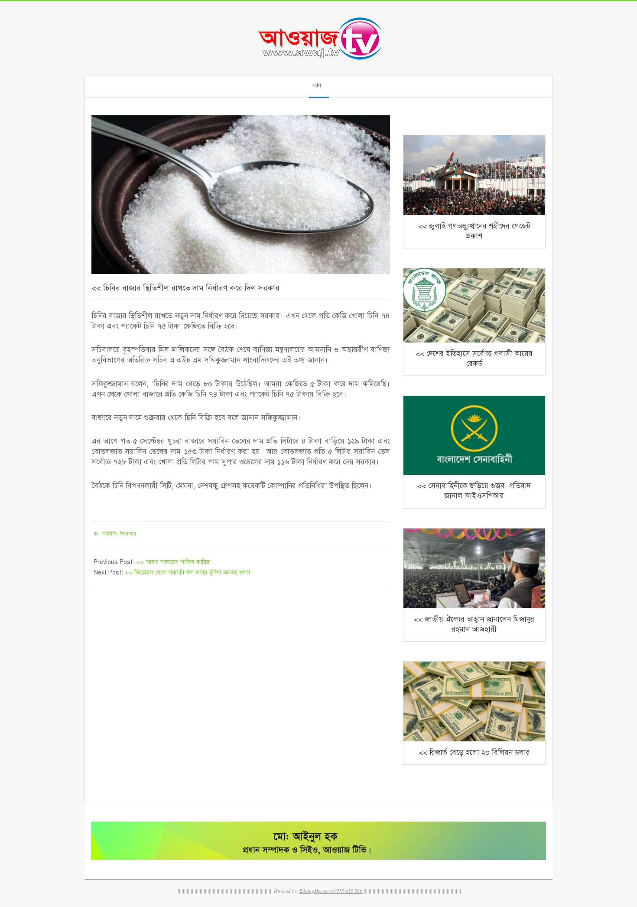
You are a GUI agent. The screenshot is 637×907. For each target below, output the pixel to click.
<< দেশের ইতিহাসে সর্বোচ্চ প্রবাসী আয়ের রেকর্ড (474, 358)
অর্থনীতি (109, 534)
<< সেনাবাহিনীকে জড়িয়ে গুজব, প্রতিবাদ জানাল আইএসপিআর (474, 490)
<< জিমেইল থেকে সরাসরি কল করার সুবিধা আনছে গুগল (187, 572)
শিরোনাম (128, 534)
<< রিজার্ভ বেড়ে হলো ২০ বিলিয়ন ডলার (474, 752)
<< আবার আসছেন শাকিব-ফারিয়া (173, 562)
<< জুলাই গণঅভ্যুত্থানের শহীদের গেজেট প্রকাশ (474, 231)
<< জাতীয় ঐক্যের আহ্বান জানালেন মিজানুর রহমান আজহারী (474, 624)
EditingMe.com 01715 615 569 (330, 890)
